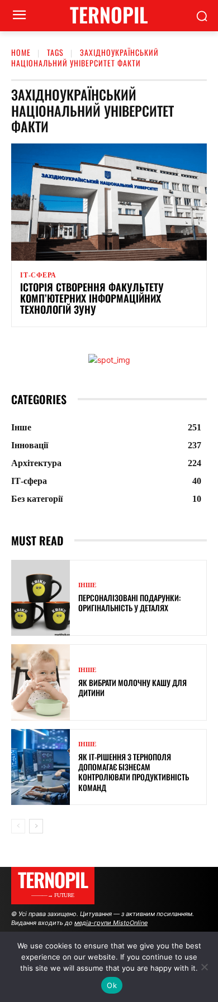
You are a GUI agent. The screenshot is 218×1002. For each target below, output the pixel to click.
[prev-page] (18, 826)
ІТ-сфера (38, 275)
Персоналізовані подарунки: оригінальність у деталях (129, 602)
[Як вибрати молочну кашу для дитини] (40, 682)
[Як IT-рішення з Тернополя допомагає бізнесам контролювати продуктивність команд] (40, 767)
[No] (204, 966)
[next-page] (36, 826)
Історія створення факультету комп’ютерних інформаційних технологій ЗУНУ (92, 298)
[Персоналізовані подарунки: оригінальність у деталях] (40, 598)
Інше (87, 585)
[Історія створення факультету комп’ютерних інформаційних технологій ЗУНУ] (109, 202)
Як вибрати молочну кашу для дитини (132, 687)
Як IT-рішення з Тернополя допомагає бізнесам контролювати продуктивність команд (133, 772)
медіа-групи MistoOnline (111, 923)
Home (21, 52)
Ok (112, 985)
